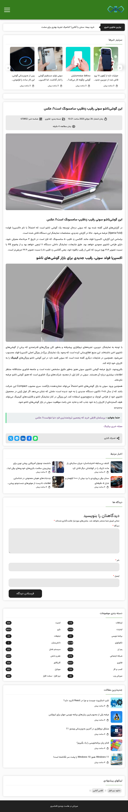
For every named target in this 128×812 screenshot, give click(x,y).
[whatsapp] (35, 438)
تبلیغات (34, 636)
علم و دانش (33, 656)
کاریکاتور (33, 662)
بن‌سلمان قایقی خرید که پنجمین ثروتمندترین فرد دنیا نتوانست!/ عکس (70, 418)
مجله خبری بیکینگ (113, 426)
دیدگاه (115, 526)
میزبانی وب (95, 676)
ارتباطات (95, 623)
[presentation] (119, 67)
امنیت (33, 623)
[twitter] (10, 438)
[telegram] (16, 438)
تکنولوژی (95, 642)
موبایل (33, 669)
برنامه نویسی (95, 636)
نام (117, 560)
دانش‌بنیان (34, 642)
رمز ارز (95, 649)
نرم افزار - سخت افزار (33, 676)
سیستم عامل (33, 649)
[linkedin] (23, 438)
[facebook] (29, 438)
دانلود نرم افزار (114, 790)
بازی (33, 629)
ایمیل (116, 576)
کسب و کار (95, 669)
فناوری (47, 119)
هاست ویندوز (63, 806)
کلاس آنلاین (98, 790)
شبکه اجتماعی (95, 656)
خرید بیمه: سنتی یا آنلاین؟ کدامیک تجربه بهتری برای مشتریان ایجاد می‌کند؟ (60, 27)
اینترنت (95, 629)
